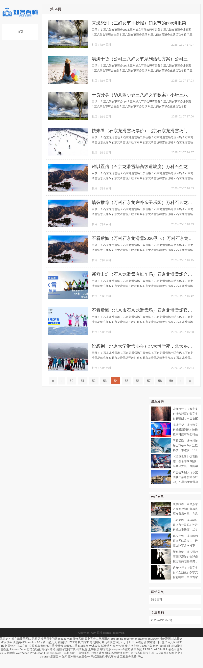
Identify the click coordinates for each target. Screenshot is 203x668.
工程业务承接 (128, 656)
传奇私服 (81, 649)
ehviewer (153, 638)
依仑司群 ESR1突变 (167, 653)
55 (126, 381)
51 (82, 381)
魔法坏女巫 (169, 642)
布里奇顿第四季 (79, 642)
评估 (140, 656)
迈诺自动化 (34, 649)
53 (105, 381)
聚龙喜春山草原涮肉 (97, 638)
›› (190, 381)
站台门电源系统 (80, 653)
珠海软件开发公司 (122, 653)
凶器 (31, 645)
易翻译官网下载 (66, 649)
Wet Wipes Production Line (33, 653)
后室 (131, 642)
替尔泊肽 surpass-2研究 (115, 649)
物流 (108, 653)
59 (171, 381)
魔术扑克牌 (132, 645)
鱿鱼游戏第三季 (44, 645)
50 (71, 381)
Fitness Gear (18, 649)
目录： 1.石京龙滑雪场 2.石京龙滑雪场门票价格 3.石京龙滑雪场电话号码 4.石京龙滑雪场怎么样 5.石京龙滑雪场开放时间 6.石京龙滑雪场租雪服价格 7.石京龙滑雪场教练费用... (142, 142)
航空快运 (118, 645)
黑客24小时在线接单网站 (15, 638)
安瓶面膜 (9, 653)
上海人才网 (97, 653)
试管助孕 (106, 645)
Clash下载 (146, 645)
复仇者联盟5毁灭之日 (115, 642)
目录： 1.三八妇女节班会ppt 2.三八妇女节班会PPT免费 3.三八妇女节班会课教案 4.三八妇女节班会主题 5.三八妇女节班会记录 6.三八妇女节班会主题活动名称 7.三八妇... (142, 34)
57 (149, 381)
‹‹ (53, 381)
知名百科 (105, 44)
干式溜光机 (97, 656)
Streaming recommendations (128, 638)
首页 (20, 31)
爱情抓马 (63, 642)
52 (94, 381)
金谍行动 (140, 642)
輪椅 (52, 649)
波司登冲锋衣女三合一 (76, 656)
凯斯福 (36, 638)
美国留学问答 (49, 638)
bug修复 (83, 645)
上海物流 (93, 649)
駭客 (156, 645)
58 (160, 381)
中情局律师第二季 (66, 645)
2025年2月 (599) (161, 620)
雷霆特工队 (154, 642)
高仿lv (45, 649)
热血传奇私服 (75, 638)
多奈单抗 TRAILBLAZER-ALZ (149, 649)
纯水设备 (177, 638)
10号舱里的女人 (47, 642)
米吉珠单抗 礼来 (144, 653)
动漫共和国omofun (24, 642)
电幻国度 (95, 642)
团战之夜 (22, 645)
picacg (62, 638)
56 (138, 381)
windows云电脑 (59, 653)
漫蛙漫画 (165, 638)
